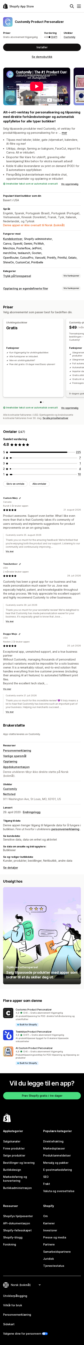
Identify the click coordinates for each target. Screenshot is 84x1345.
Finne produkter (14, 1148)
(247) (54, 37)
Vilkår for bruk (12, 1305)
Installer (42, 47)
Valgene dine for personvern (22, 1333)
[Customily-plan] (43, 402)
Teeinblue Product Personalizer (34, 1031)
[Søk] (72, 6)
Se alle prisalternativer (55, 418)
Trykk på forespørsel (17, 276)
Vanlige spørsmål (14, 756)
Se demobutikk (42, 56)
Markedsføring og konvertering (15, 1178)
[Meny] (79, 6)
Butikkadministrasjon (17, 1188)
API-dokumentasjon (16, 1223)
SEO (46, 1176)
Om (45, 1216)
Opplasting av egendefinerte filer (25, 288)
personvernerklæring (65, 829)
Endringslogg (31, 812)
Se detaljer (10, 867)
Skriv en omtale (15, 483)
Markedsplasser (54, 1148)
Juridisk (48, 1258)
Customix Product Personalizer (34, 1009)
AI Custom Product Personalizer (34, 1048)
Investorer (50, 1230)
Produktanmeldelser (57, 1155)
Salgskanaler (11, 1141)
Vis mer (10, 551)
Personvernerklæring (17, 750)
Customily (69, 37)
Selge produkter (14, 1155)
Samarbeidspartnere (57, 1251)
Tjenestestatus (53, 1265)
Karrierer (49, 1223)
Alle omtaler (39, 483)
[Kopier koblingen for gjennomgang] (19, 498)
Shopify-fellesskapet (17, 1230)
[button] (42, 1017)
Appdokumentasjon (16, 767)
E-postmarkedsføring (57, 1169)
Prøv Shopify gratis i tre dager (42, 1095)
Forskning (9, 1244)
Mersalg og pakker (55, 1162)
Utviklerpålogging (15, 1295)
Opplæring (10, 761)
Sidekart (8, 1324)
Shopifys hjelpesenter (18, 1216)
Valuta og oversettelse (58, 1191)
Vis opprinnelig (69, 184)
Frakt (46, 1183)
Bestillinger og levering (19, 1162)
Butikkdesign (12, 1169)
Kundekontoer (12, 238)
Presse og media (54, 1237)
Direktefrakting (53, 1141)
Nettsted (9, 794)
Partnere (49, 1244)
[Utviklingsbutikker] (41, 402)
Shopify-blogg (12, 1237)
